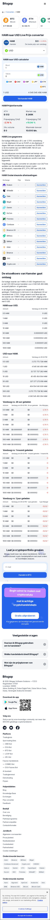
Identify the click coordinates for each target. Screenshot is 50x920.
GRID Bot (8, 744)
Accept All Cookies (25, 915)
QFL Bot (8, 757)
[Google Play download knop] (11, 702)
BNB (5, 887)
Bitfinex (23, 860)
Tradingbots (7, 737)
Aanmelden (41, 185)
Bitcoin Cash (36, 887)
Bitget (32, 860)
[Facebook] (18, 728)
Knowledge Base (9, 793)
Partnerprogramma (10, 819)
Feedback (7, 803)
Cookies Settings (25, 909)
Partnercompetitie (9, 822)
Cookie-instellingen (10, 851)
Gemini (15, 868)
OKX (14, 872)
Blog (4, 790)
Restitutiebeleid (9, 841)
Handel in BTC (25, 575)
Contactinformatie (9, 825)
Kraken (42, 868)
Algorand (14, 883)
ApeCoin (24, 883)
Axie (43, 883)
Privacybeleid (8, 838)
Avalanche (34, 883)
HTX (22, 868)
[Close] (47, 892)
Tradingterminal (9, 774)
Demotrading (8, 778)
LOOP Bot (9, 754)
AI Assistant (7, 771)
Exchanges (7, 797)
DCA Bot (8, 747)
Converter (10, 12)
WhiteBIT (32, 872)
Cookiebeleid (8, 844)
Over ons (6, 812)
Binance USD (15, 887)
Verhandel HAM (25, 98)
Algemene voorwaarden (12, 834)
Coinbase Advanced (11, 864)
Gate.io (6, 868)
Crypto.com (26, 864)
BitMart (41, 872)
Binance (14, 860)
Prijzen (5, 781)
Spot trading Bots (9, 741)
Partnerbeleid (8, 847)
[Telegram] (5, 728)
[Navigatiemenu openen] (45, 3)
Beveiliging (7, 815)
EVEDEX (36, 864)
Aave (6, 883)
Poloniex (22, 872)
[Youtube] (11, 728)
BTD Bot (8, 750)
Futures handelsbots (10, 761)
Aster (6, 860)
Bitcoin (25, 887)
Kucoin (6, 872)
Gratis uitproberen (25, 615)
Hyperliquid (32, 868)
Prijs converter (8, 800)
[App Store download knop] (11, 708)
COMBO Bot (9, 764)
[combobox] (25, 50)
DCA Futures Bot (11, 767)
